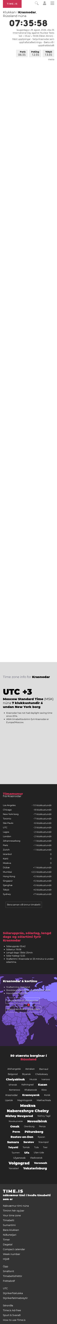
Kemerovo (14, 1090)
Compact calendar (14, 1249)
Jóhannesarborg (11, 841)
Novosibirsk (37, 1121)
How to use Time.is (14, 1320)
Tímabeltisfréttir (12, 1276)
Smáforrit (8, 1271)
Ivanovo (45, 1079)
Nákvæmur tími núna (16, 1205)
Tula (36, 1147)
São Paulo (8, 823)
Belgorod (13, 1074)
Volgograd (19, 1163)
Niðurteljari (9, 1234)
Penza (42, 1126)
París (22, 53)
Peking (35, 53)
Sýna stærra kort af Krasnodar (22, 1000)
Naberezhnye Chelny (28, 1111)
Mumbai (7, 872)
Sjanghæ (7, 885)
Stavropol (43, 1142)
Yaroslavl (14, 1168)
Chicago (7, 810)
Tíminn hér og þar (13, 1210)
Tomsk (26, 1147)
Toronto (7, 818)
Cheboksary (41, 1074)
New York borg (11, 814)
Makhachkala (44, 1100)
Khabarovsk (31, 1090)
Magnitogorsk (24, 1100)
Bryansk (26, 1074)
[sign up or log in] (44, 4)
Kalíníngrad (27, 1084)
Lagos (6, 832)
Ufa (26, 1152)
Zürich (6, 850)
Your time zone (12, 1215)
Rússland (28, 1059)
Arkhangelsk (14, 1069)
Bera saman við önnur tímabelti (23, 904)
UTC (5, 827)
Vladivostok (36, 1158)
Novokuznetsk (16, 1121)
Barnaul (43, 1069)
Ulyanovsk (19, 1157)
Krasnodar (11, 1095)
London (7, 836)
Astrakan (30, 1069)
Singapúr (8, 881)
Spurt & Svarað (11, 1315)
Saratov (28, 1142)
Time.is (12, 4)
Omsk (14, 1126)
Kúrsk (47, 1095)
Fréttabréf (9, 1281)
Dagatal (7, 1244)
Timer (6, 1239)
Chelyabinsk (15, 1079)
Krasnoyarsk (31, 1095)
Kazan (42, 1084)
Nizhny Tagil (44, 1116)
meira (51, 59)
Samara (13, 1142)
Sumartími (9, 1225)
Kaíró (5, 858)
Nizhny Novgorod (19, 1116)
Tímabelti (8, 1220)
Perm (16, 1131)
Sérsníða (8, 1305)
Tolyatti (13, 1147)
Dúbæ (6, 867)
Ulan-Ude (39, 1152)
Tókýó (48, 53)
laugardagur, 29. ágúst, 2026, (35, 30)
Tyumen (16, 1152)
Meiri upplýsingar (21, 39)
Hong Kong (9, 876)
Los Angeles (9, 805)
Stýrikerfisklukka (13, 1293)
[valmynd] (52, 3)
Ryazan (41, 1137)
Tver (45, 1147)
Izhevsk (13, 1084)
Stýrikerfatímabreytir (15, 1298)
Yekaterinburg (35, 1168)
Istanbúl (7, 854)
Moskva (7, 863)
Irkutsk (33, 1079)
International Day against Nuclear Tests (33, 33)
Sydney (7, 894)
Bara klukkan (11, 1230)
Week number (11, 1254)
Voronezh (40, 1163)
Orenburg (29, 1126)
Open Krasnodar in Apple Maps (23, 1009)
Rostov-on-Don (22, 1137)
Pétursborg (34, 1132)
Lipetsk (9, 1100)
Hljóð (6, 1259)
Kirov (44, 1090)
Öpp (5, 1266)
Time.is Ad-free (12, 1310)
